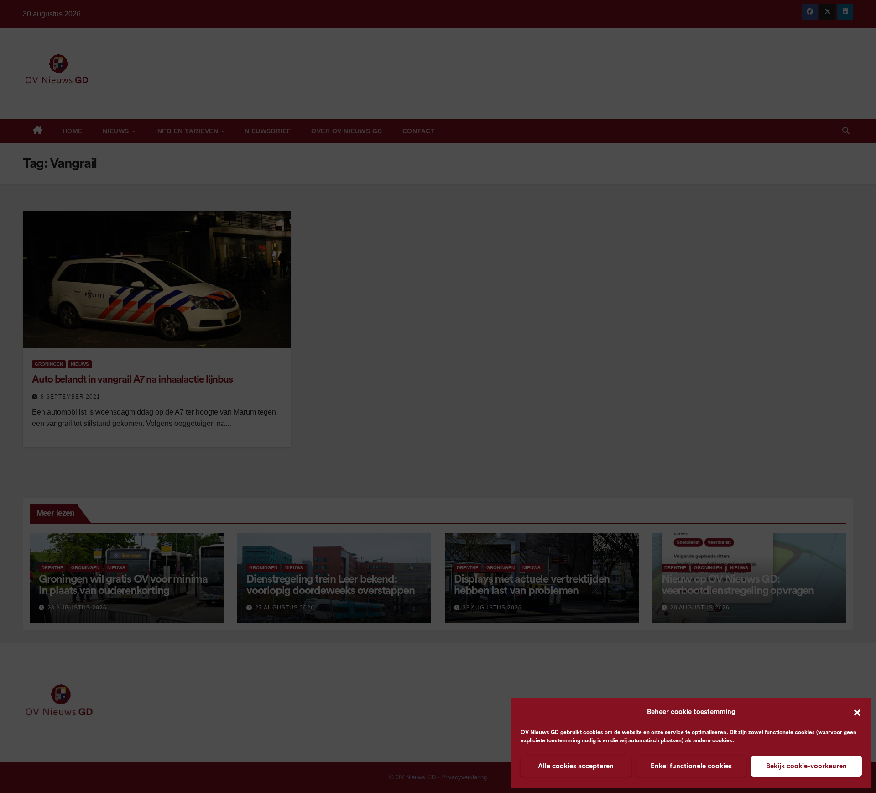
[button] (857, 712)
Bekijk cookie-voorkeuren (806, 766)
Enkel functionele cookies (691, 766)
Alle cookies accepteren (576, 766)
